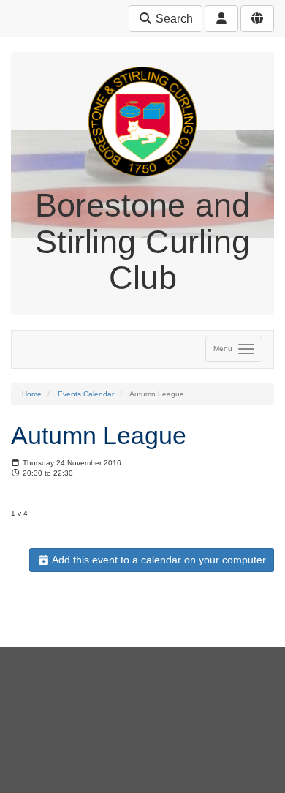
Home (32, 394)
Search (173, 18)
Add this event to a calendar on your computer (158, 559)
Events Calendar (86, 394)
